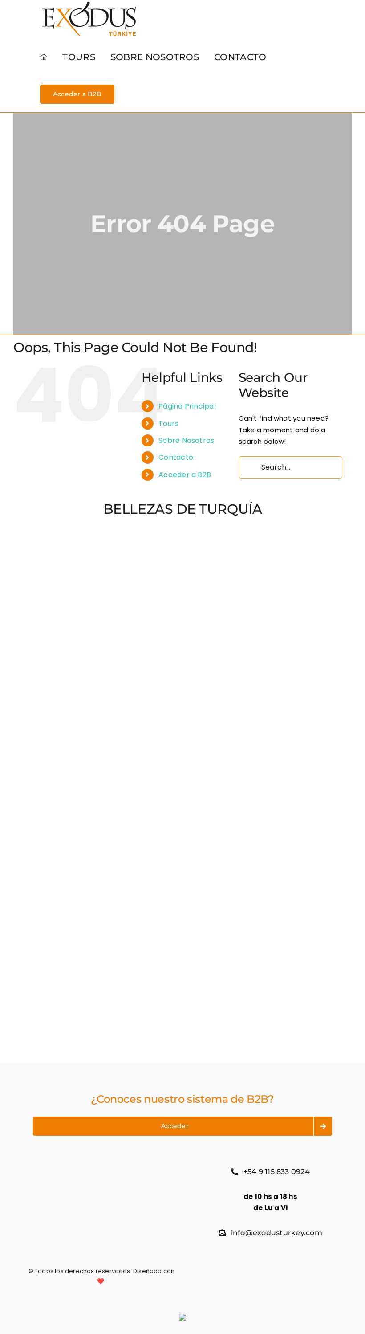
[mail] (287, 1276)
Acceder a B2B (184, 475)
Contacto (175, 457)
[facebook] (223, 1276)
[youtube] (271, 1276)
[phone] (303, 1276)
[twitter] (239, 1276)
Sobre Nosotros (186, 440)
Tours (168, 423)
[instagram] (255, 1276)
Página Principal (187, 406)
